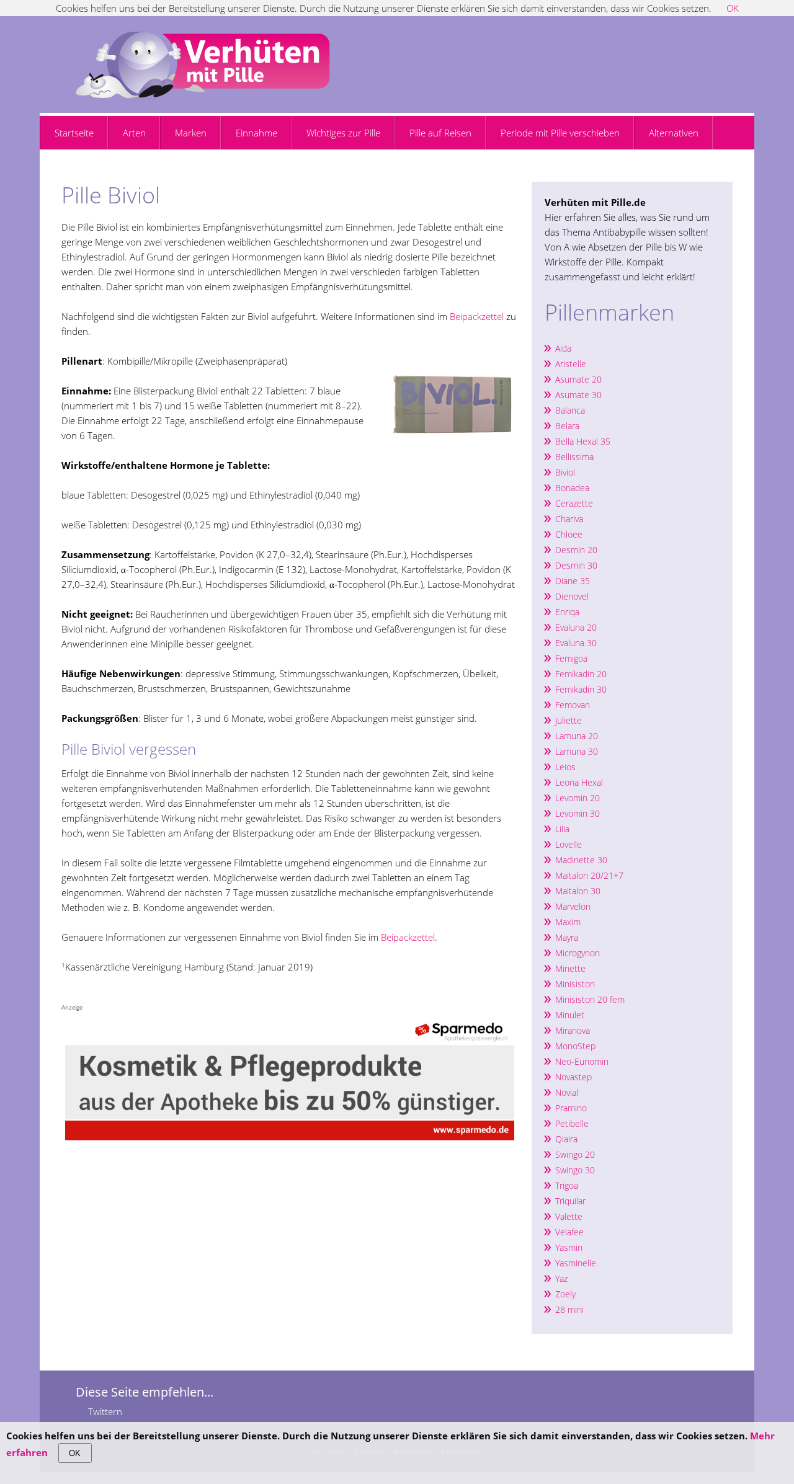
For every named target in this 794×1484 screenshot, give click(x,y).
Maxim (568, 922)
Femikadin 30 (581, 689)
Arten (134, 133)
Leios (565, 767)
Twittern (105, 1411)
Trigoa (566, 1185)
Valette (568, 1216)
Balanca (570, 410)
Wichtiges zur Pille (343, 133)
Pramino (571, 1108)
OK (75, 1453)
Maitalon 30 (577, 891)
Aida (563, 348)
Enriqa (567, 612)
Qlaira (566, 1139)
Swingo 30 (575, 1170)
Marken (191, 133)
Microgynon (577, 953)
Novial (566, 1092)
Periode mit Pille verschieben (560, 133)
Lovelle (568, 844)
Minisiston (576, 984)
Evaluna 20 (576, 627)
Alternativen (673, 133)
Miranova (572, 1030)
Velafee (569, 1232)
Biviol (565, 472)
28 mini (569, 1309)
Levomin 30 (577, 813)
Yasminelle (575, 1263)
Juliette (568, 720)
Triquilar (570, 1201)
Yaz (561, 1278)
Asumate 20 (578, 379)
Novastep (573, 1077)
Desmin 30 (576, 565)
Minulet (569, 1015)
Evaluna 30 (576, 643)
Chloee (568, 534)
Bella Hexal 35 (582, 441)
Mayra (566, 937)
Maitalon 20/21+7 (589, 875)
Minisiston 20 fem (590, 999)
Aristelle (570, 364)
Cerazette (574, 503)
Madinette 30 (581, 860)
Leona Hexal (579, 782)
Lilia (562, 829)
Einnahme (256, 133)
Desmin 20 (576, 550)
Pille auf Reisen (440, 133)
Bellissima (574, 457)
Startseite (74, 133)
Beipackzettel (477, 316)
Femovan (572, 705)
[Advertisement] (206, 175)
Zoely (565, 1294)
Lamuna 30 (576, 751)
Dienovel (572, 596)
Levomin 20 (577, 798)
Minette (570, 968)
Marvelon (573, 906)
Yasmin (568, 1247)
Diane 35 (572, 581)
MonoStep (575, 1046)
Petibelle (572, 1123)
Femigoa (571, 658)
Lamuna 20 (576, 736)
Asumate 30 (578, 395)
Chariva (569, 519)
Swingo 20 (575, 1154)
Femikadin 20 (581, 674)
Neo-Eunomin (582, 1061)
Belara (567, 426)
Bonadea (572, 488)
